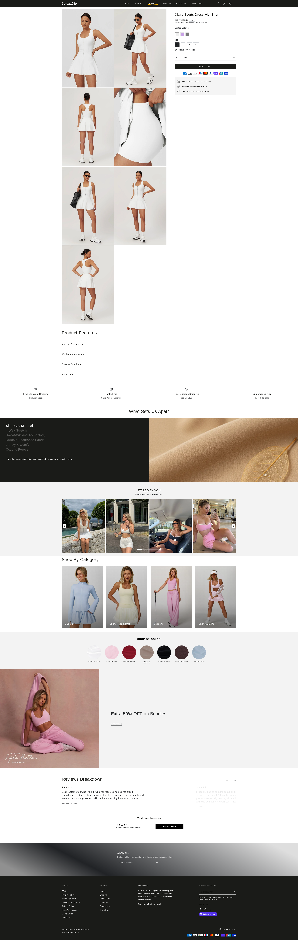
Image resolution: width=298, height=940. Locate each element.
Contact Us (67, 918)
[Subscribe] (157, 862)
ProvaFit (70, 929)
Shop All (103, 895)
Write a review (169, 826)
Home (102, 891)
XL (196, 45)
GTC (64, 891)
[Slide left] (228, 780)
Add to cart (205, 66)
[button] (218, 3)
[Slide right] (233, 780)
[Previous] (64, 526)
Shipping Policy (69, 899)
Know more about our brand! (149, 904)
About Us (104, 902)
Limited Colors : (182, 28)
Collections (105, 899)
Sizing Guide (67, 914)
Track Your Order (69, 910)
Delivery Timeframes (71, 902)
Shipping (188, 23)
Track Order (105, 910)
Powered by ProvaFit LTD (70, 932)
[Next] (233, 526)
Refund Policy (68, 906)
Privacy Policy (68, 895)
